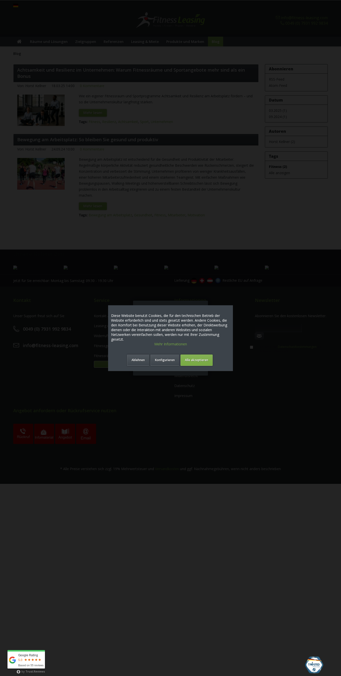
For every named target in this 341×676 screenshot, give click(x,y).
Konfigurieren (165, 360)
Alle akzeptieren (196, 360)
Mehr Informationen (170, 344)
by (33, 671)
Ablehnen (138, 360)
